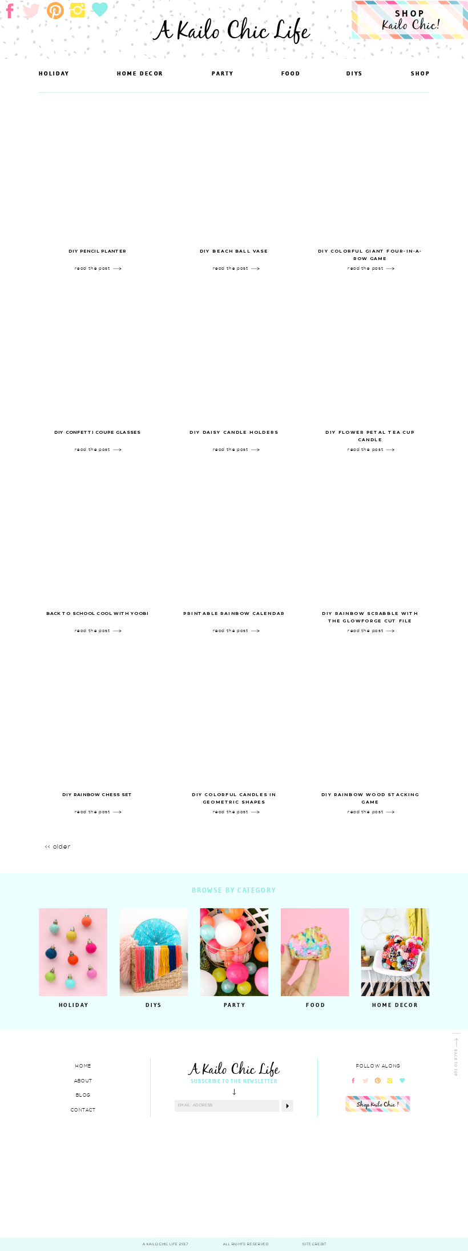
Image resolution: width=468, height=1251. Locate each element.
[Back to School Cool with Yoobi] (97, 537)
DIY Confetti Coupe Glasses (97, 432)
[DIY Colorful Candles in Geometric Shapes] (234, 718)
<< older (58, 847)
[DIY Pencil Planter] (97, 174)
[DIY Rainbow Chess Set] (97, 718)
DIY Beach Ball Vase (234, 251)
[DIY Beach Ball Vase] (234, 174)
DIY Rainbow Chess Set (97, 795)
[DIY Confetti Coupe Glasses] (97, 355)
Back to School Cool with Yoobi (97, 614)
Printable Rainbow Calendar (233, 614)
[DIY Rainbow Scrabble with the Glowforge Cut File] (370, 537)
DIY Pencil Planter (97, 251)
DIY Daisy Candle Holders (234, 432)
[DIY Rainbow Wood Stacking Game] (370, 718)
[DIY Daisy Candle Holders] (234, 355)
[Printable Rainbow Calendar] (234, 537)
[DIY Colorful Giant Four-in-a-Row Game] (370, 174)
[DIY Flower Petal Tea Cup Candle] (370, 355)
